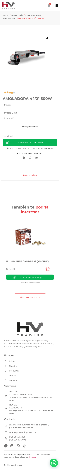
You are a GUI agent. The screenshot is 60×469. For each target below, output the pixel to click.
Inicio (6, 15)
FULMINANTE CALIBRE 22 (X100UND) (27, 261)
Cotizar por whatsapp (30, 142)
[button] (47, 38)
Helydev (32, 457)
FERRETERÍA (17, 15)
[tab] (30, 175)
